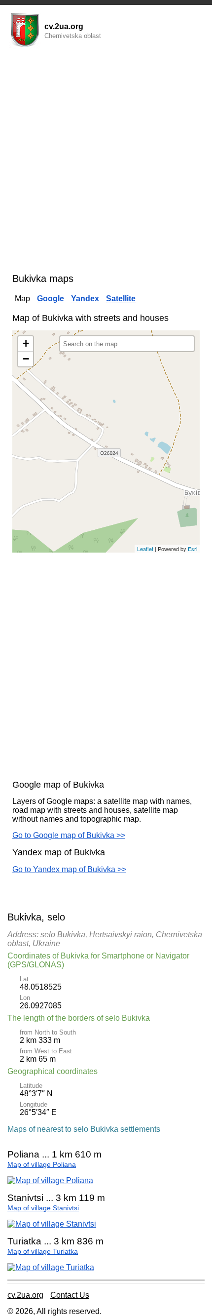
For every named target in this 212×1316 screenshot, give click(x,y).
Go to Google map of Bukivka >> (68, 835)
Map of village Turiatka (42, 1251)
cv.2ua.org (25, 1295)
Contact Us (69, 1295)
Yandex (85, 298)
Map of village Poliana (41, 1164)
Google (50, 298)
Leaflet (145, 549)
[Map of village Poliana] (50, 1180)
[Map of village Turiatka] (50, 1267)
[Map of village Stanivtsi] (51, 1224)
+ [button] (26, 343)
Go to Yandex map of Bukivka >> (69, 869)
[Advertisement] (106, 162)
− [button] (26, 359)
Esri (192, 549)
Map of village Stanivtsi (43, 1208)
